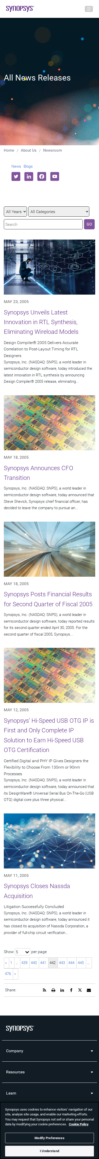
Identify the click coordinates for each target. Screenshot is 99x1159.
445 (81, 962)
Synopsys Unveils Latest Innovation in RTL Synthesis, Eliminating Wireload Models (41, 322)
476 (8, 973)
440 (34, 962)
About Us (29, 150)
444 (71, 962)
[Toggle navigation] (89, 9)
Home (9, 150)
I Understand (49, 1151)
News (16, 166)
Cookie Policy (79, 1124)
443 (62, 962)
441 (43, 962)
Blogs (28, 166)
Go (89, 224)
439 (24, 962)
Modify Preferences (49, 1138)
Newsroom (52, 150)
